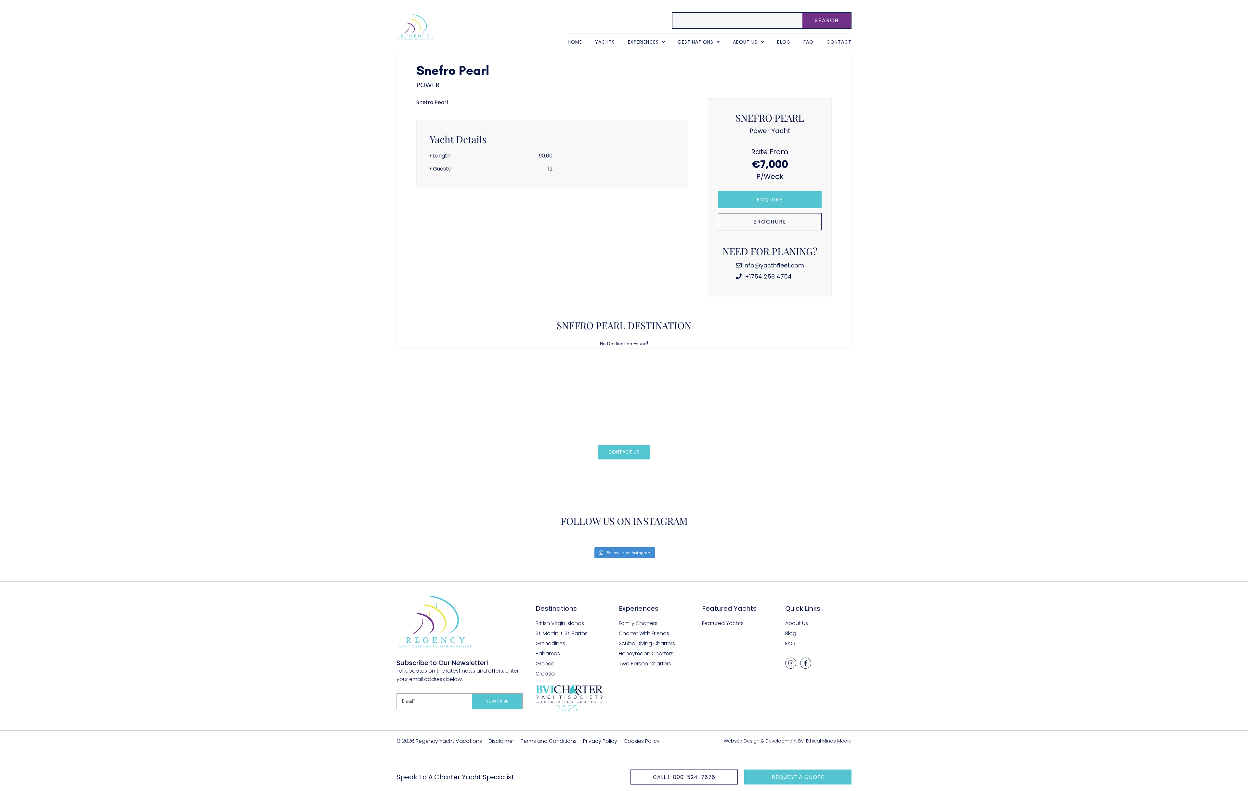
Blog (783, 42)
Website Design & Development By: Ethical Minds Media (788, 741)
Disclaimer (501, 741)
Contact (839, 42)
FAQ (808, 42)
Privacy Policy (600, 741)
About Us (745, 42)
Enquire (770, 199)
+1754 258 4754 (767, 276)
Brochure (769, 221)
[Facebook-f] (805, 663)
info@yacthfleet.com (773, 265)
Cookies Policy (642, 741)
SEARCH (827, 20)
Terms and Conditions (549, 741)
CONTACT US (624, 452)
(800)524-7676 (635, 471)
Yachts (605, 42)
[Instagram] (790, 663)
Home (575, 42)
